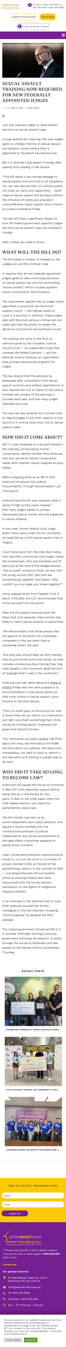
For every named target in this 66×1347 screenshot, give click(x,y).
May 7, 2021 (17, 108)
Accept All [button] (31, 1340)
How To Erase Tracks (35, 26)
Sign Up (14, 1213)
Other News (33, 108)
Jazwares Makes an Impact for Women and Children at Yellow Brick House (34, 1150)
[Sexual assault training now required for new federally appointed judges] (33, 60)
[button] (63, 35)
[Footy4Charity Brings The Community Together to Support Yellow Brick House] (33, 1061)
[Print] (5, 115)
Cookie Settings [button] (13, 1340)
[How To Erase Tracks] (20, 26)
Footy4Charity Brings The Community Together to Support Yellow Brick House (34, 1090)
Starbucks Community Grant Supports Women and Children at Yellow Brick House (34, 1030)
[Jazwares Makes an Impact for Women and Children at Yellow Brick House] (33, 1121)
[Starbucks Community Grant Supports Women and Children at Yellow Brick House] (33, 1001)
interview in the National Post (30, 901)
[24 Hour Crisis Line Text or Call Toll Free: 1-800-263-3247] (30, 5)
